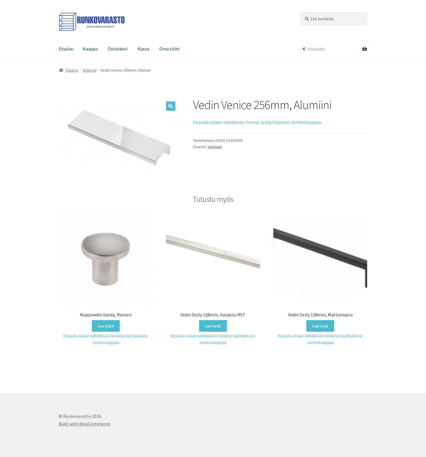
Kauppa (90, 49)
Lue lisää (106, 326)
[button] (170, 106)
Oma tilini (169, 49)
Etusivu (66, 49)
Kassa (143, 49)
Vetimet (89, 70)
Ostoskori (118, 49)
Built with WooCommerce (84, 424)
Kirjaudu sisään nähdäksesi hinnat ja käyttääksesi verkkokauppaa (257, 122)
